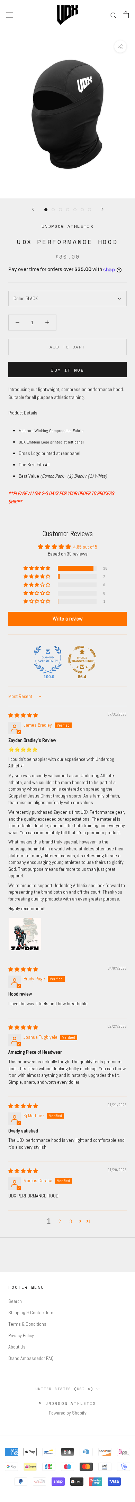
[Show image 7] (89, 209)
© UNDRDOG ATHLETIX (67, 1403)
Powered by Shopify (68, 1413)
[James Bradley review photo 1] (25, 934)
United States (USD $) (64, 1388)
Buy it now (67, 370)
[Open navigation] (9, 15)
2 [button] (59, 1221)
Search (15, 1301)
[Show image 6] (82, 209)
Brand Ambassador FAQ (31, 1358)
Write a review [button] (68, 618)
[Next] (102, 209)
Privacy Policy (21, 1335)
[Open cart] (126, 14)
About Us (17, 1347)
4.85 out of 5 (85, 547)
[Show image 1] (45, 209)
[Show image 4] (67, 209)
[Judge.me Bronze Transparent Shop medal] (82, 659)
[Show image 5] (74, 209)
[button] (37, 568)
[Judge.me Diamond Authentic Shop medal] (48, 659)
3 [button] (71, 1221)
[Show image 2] (53, 209)
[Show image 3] (60, 209)
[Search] (113, 15)
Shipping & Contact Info (30, 1312)
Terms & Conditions (27, 1324)
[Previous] (33, 209)
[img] (23, 715)
